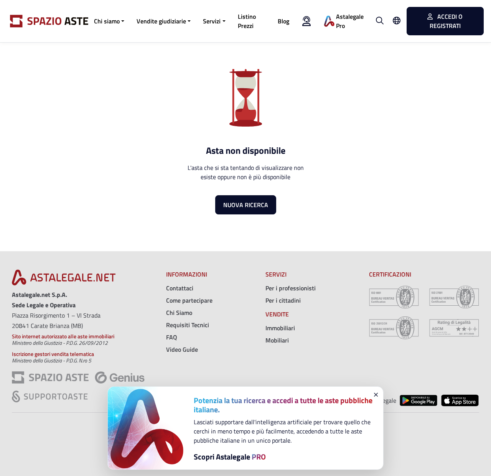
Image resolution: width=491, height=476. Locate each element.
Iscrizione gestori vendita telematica (53, 354)
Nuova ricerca (245, 204)
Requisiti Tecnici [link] (187, 324)
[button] (109, 21)
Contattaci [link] (179, 288)
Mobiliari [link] (277, 340)
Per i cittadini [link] (283, 300)
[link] (252, 21)
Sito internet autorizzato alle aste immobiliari (63, 336)
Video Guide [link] (182, 349)
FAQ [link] (171, 337)
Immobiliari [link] (280, 328)
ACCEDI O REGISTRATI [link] (446, 21)
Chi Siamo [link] (179, 312)
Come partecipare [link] (189, 300)
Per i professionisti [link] (290, 288)
